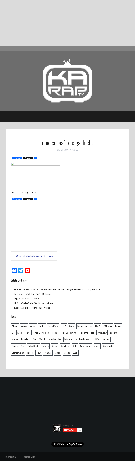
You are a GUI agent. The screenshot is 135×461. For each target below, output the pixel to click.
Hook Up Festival (68, 332)
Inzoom (113, 332)
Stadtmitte (108, 346)
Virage (67, 352)
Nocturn (106, 339)
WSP (75, 352)
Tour (38, 352)
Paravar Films (18, 346)
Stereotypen (18, 352)
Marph (42, 339)
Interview (102, 332)
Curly (71, 326)
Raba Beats (33, 346)
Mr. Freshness (82, 339)
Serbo (54, 346)
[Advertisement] (67, 23)
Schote (45, 346)
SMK (75, 346)
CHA (64, 326)
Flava (28, 332)
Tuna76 (48, 352)
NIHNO (95, 339)
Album (15, 326)
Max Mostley (55, 339)
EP (13, 332)
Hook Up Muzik (87, 332)
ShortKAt (65, 346)
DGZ (97, 326)
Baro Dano (53, 326)
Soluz (97, 346)
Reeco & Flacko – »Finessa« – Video (32, 307)
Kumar (15, 339)
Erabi (19, 332)
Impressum (10, 456)
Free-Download (41, 332)
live (34, 339)
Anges (24, 326)
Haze (54, 332)
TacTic (30, 352)
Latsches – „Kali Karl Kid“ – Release (32, 294)
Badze (42, 326)
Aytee (33, 326)
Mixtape (68, 339)
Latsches (25, 339)
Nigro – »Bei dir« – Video (26, 298)
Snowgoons (85, 346)
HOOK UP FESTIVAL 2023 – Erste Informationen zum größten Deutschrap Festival (57, 289)
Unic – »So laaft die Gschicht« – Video (35, 255)
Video (57, 352)
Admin (75, 150)
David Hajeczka (84, 326)
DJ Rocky (107, 326)
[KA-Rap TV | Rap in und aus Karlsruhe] (67, 81)
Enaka (118, 326)
